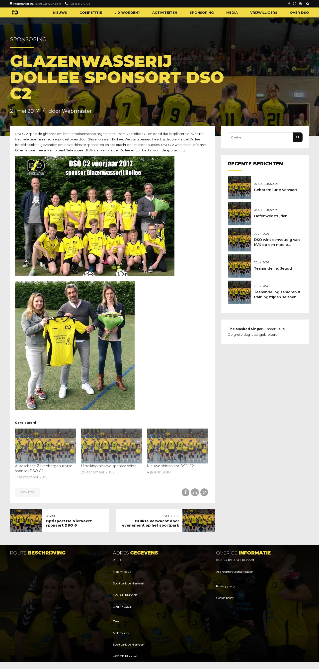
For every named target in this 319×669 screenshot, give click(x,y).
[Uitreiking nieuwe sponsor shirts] (111, 446)
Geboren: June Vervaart (275, 190)
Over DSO (299, 12)
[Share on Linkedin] (195, 492)
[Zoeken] (307, 3)
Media (232, 12)
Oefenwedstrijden (271, 216)
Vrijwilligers (263, 12)
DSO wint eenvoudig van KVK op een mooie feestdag (277, 244)
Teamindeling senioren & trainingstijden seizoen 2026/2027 (277, 297)
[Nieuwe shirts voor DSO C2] (177, 446)
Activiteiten (164, 12)
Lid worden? (127, 12)
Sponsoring (202, 12)
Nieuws (60, 12)
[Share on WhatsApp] (204, 492)
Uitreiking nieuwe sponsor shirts (108, 466)
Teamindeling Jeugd (273, 268)
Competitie (91, 12)
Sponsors (27, 492)
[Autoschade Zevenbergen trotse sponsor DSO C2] (45, 446)
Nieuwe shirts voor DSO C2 (170, 466)
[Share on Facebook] (185, 492)
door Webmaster (70, 111)
